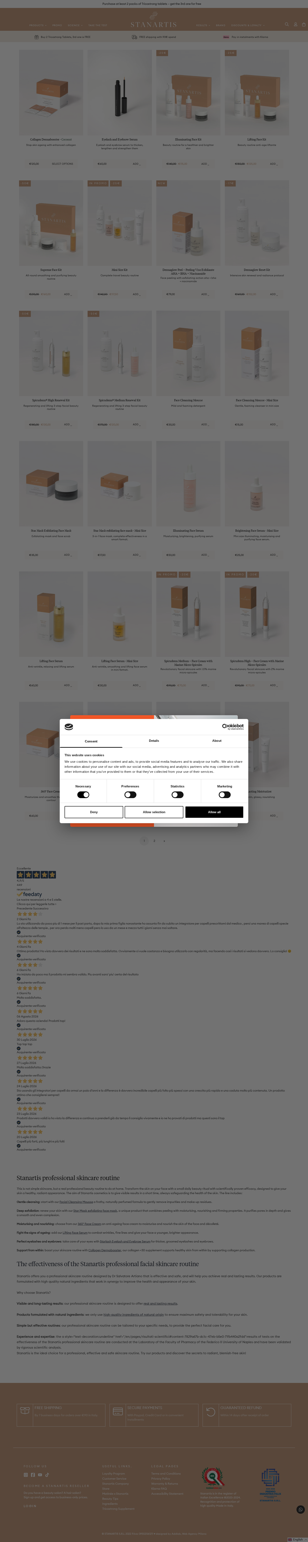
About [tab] (216, 740)
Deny (94, 812)
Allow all (214, 812)
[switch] (130, 794)
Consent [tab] (91, 741)
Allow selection (154, 812)
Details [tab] (154, 740)
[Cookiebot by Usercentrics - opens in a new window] (225, 727)
